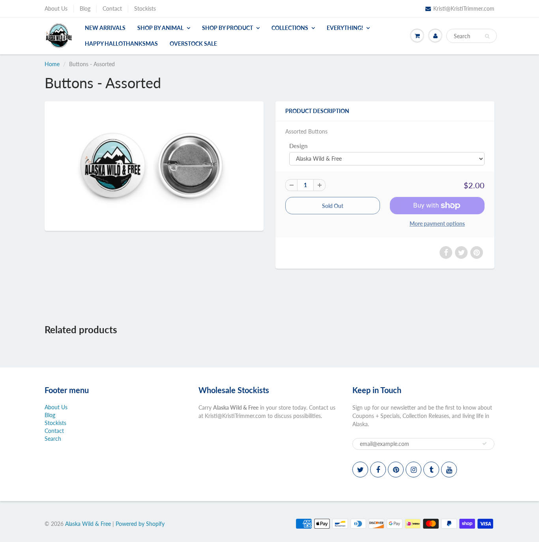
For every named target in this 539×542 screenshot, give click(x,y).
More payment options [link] (437, 223)
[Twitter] (360, 469)
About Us (56, 8)
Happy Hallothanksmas (121, 43)
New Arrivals (105, 27)
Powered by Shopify (140, 523)
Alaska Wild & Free (88, 523)
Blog (85, 8)
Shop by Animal (160, 27)
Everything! (345, 27)
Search (53, 438)
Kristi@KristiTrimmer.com (463, 8)
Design (298, 145)
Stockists (145, 8)
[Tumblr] (431, 469)
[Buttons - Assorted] (154, 165)
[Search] (487, 36)
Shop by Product (227, 27)
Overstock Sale (193, 43)
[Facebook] (378, 469)
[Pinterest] (396, 469)
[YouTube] (449, 469)
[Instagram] (413, 469)
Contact (112, 8)
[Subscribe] (484, 443)
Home (52, 64)
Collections (289, 27)
